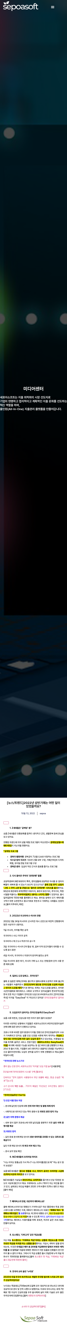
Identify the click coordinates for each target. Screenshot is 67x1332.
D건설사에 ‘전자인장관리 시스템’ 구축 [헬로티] (23, 1072)
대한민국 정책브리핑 (36, 1295)
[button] (52, 7)
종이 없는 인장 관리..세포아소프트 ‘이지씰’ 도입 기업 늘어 (27, 1066)
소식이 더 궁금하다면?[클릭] (34, 1306)
